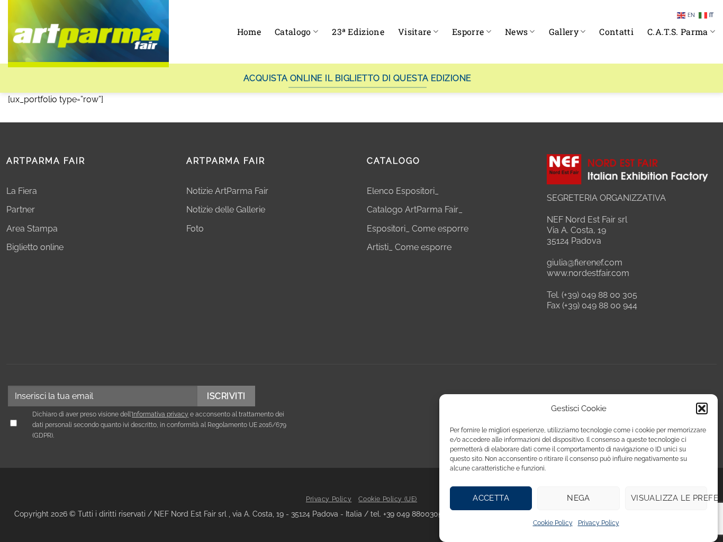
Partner (20, 210)
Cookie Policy (553, 523)
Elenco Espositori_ (403, 191)
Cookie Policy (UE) (387, 499)
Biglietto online (35, 247)
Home (249, 31)
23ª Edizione (358, 31)
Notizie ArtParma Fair (227, 191)
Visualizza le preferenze (669, 498)
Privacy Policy (598, 523)
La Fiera (21, 191)
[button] (702, 408)
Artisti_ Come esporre (409, 247)
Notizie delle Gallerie (225, 210)
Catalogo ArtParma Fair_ (416, 210)
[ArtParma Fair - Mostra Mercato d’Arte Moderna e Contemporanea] (88, 33)
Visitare (414, 31)
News (516, 31)
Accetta (491, 498)
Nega (578, 498)
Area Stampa (32, 229)
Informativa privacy (160, 414)
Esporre (468, 31)
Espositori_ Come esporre (417, 229)
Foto (195, 229)
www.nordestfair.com (588, 273)
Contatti (616, 31)
